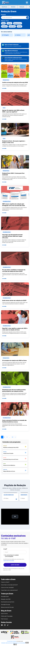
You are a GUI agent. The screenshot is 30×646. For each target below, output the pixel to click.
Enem (4, 107)
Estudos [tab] (13, 7)
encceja (19, 26)
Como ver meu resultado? (7, 587)
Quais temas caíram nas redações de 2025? (14, 300)
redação (9, 23)
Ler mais (4, 88)
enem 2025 (12, 26)
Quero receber (15, 564)
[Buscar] (27, 17)
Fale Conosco (4, 619)
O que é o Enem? (5, 582)
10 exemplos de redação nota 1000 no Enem (14, 360)
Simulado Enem (5, 596)
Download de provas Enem (7, 602)
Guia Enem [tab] (4, 7)
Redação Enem (17, 23)
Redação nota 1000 (5, 599)
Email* (5, 549)
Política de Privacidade (8, 560)
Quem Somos (4, 613)
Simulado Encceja (5, 604)
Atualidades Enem (6, 201)
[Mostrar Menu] (27, 2)
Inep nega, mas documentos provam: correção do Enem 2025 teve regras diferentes (12, 236)
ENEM (3, 23)
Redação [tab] (22, 7)
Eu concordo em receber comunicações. (11, 555)
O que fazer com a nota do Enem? (9, 590)
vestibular (4, 26)
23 (12, 437)
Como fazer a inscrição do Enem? (9, 584)
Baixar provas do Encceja (7, 607)
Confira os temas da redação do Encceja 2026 (15, 82)
